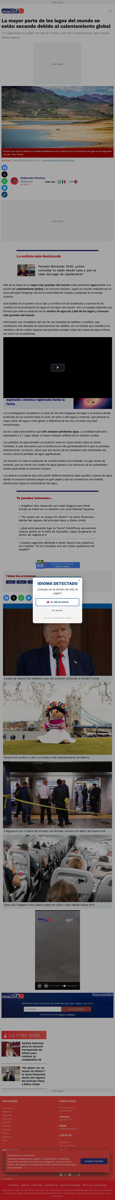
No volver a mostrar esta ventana (57, 618)
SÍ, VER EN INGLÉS (57, 602)
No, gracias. (57, 610)
